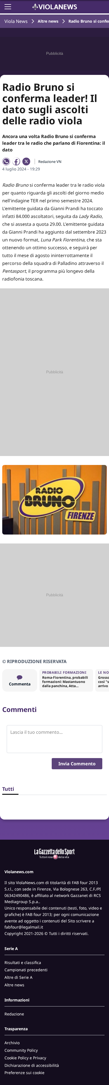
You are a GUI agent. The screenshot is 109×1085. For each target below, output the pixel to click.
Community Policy (21, 1050)
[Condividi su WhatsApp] (6, 161)
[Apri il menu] (7, 6)
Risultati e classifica (22, 962)
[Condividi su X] (26, 161)
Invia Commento (77, 764)
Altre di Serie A (18, 977)
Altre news (48, 21)
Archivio (12, 1042)
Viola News (16, 21)
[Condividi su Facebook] (16, 161)
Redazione (14, 1014)
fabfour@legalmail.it (23, 927)
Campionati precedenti (26, 969)
